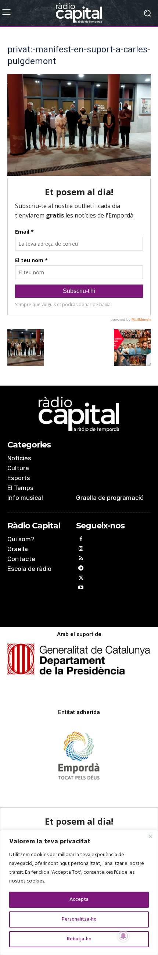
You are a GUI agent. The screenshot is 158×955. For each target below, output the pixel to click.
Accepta (79, 899)
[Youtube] (81, 589)
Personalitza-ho (79, 919)
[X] (81, 579)
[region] (79, 892)
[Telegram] (81, 569)
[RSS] (81, 560)
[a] (79, 414)
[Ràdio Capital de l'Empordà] (79, 13)
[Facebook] (81, 540)
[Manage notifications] (123, 936)
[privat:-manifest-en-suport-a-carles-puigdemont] (79, 174)
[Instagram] (81, 550)
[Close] (150, 836)
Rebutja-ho (79, 939)
